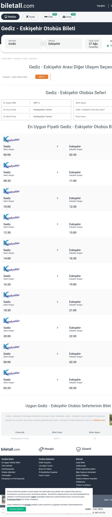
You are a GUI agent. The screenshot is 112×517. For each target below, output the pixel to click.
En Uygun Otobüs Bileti (11, 462)
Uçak (31, 16)
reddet (33, 497)
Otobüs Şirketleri (8, 472)
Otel (51, 16)
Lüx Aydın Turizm (46, 466)
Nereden (12, 41)
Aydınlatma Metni (14, 499)
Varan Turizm (44, 475)
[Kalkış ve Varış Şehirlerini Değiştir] (43, 43)
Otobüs (11, 16)
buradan (27, 505)
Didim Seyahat (45, 462)
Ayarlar (88, 509)
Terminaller (6, 475)
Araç (70, 16)
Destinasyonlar (8, 469)
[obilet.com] (17, 8)
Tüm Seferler (7, 466)
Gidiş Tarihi (94, 41)
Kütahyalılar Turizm (43, 109)
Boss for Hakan (45, 469)
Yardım (101, 5)
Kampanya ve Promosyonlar (13, 479)
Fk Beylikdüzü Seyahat (48, 472)
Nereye (52, 41)
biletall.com (99, 420)
